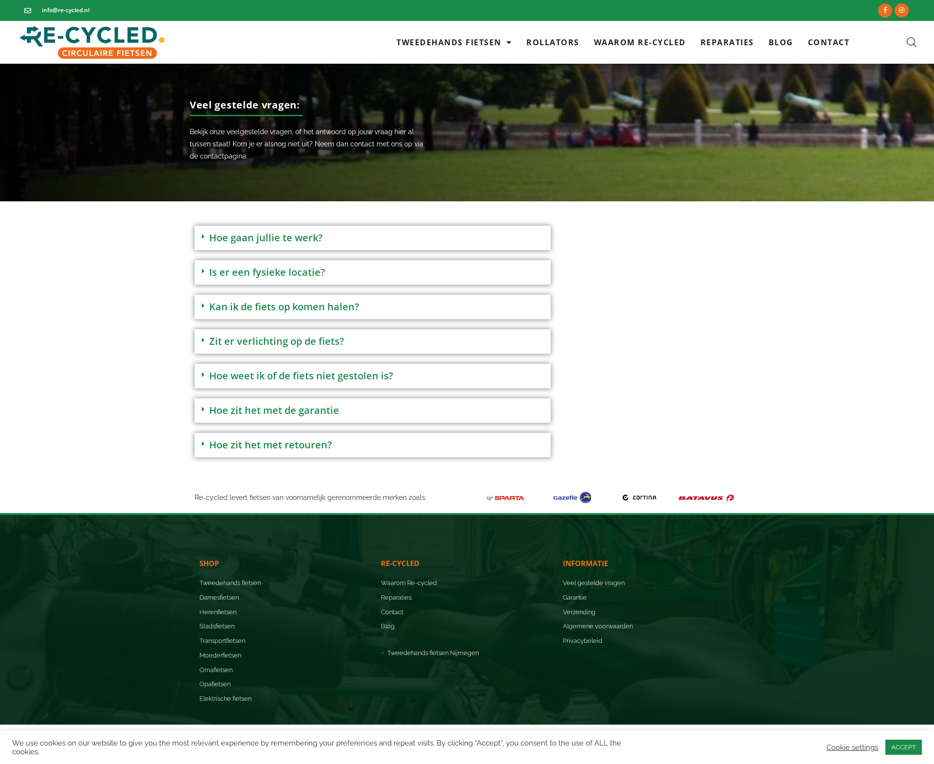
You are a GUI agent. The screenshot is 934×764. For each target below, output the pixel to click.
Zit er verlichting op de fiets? (276, 341)
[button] (246, 104)
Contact (829, 42)
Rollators (552, 42)
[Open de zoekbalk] (911, 42)
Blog (781, 42)
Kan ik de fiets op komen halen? (284, 306)
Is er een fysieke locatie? (267, 272)
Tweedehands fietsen (449, 42)
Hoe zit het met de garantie (274, 410)
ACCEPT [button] (903, 747)
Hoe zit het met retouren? (270, 444)
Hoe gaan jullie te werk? (266, 237)
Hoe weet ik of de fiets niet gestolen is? (301, 375)
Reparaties (727, 42)
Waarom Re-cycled (640, 42)
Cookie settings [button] (852, 747)
